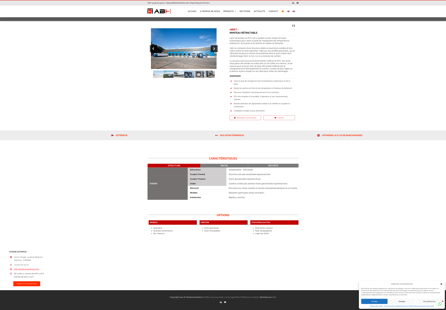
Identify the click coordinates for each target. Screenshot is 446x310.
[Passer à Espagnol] (283, 11)
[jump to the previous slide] (153, 48)
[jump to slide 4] (189, 74)
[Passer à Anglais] (288, 11)
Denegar (402, 301)
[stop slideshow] (185, 65)
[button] (441, 284)
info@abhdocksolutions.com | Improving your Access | (188, 3)
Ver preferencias (429, 301)
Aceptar (374, 301)
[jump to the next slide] (214, 48)
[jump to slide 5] (199, 74)
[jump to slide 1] (158, 74)
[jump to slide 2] (168, 74)
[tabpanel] (223, 184)
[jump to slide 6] (210, 74)
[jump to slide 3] (179, 74)
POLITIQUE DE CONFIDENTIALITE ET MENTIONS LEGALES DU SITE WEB (409, 306)
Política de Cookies (249, 297)
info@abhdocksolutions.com (26, 269)
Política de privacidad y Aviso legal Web (222, 297)
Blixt (274, 297)
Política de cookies (376, 306)
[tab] (174, 166)
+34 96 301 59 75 (21, 265)
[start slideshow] (181, 65)
